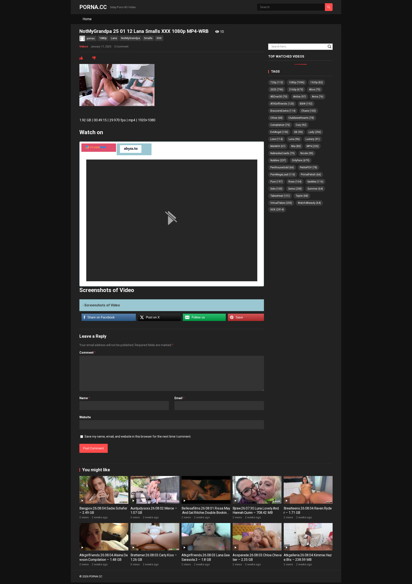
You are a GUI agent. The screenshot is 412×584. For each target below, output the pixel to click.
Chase (308, 110)
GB (298, 132)
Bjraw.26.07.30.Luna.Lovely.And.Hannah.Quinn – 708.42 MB (256, 510)
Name (84, 398)
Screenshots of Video (102, 305)
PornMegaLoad (282, 174)
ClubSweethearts (301, 117)
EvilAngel (279, 132)
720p (276, 82)
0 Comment (121, 46)
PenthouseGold (282, 167)
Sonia (295, 188)
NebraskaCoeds (282, 153)
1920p (316, 82)
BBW (306, 103)
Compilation (280, 124)
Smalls (148, 38)
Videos (83, 46)
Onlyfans (300, 160)
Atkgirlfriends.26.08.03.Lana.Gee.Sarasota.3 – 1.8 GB (206, 557)
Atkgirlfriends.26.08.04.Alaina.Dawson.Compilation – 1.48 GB (103, 557)
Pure (276, 181)
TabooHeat (280, 195)
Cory (301, 124)
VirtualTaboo (281, 202)
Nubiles (278, 160)
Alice (314, 89)
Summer (315, 188)
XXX (159, 38)
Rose (294, 181)
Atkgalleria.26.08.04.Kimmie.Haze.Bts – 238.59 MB (308, 557)
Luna (294, 139)
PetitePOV (308, 167)
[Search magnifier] (330, 47)
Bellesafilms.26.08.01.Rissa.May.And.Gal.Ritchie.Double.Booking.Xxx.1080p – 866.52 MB (206, 512)
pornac (91, 38)
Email (179, 398)
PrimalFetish (311, 174)
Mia (296, 146)
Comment (87, 352)
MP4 (313, 146)
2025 (276, 89)
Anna (317, 96)
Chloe (276, 117)
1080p (103, 38)
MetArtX (277, 146)
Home (87, 19)
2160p (296, 89)
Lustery (313, 139)
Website (85, 417)
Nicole (306, 153)
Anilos (299, 96)
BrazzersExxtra (282, 110)
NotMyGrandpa (130, 38)
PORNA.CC (93, 7)
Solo (276, 188)
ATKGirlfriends (282, 103)
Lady (315, 132)
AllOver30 (278, 96)
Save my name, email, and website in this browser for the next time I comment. (138, 436)
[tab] (98, 147)
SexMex (315, 181)
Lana (114, 38)
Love (276, 139)
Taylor (302, 195)
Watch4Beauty (309, 202)
